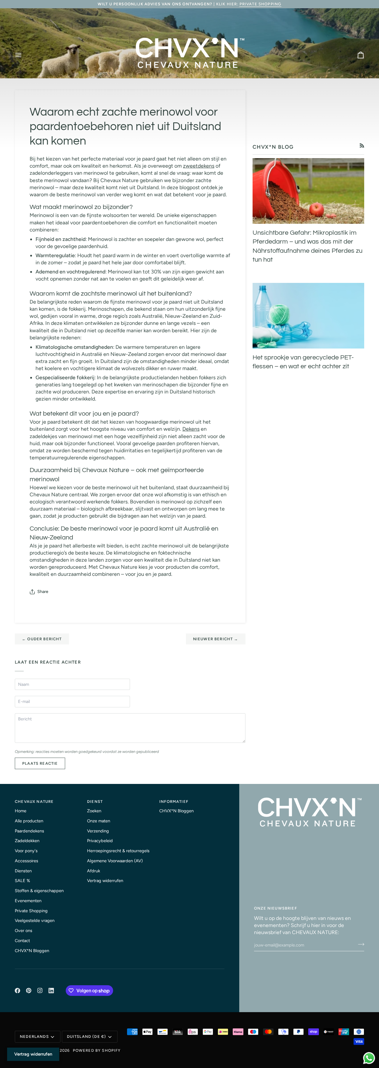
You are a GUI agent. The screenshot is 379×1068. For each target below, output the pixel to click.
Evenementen (28, 900)
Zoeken (94, 810)
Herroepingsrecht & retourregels (118, 850)
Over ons (23, 930)
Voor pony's (26, 850)
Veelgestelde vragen (34, 920)
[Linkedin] (51, 990)
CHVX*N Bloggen (32, 950)
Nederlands (34, 1036)
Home (20, 810)
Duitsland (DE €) (86, 1036)
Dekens (191, 429)
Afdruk (93, 870)
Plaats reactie (40, 763)
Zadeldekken (27, 840)
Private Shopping (261, 4)
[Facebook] (17, 990)
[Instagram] (40, 990)
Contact (22, 940)
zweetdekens (198, 166)
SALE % (22, 880)
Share (42, 591)
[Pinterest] (28, 990)
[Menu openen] (24, 55)
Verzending (98, 831)
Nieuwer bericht (215, 639)
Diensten (23, 870)
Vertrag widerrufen (105, 880)
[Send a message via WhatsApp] (369, 1058)
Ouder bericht (42, 639)
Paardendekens (29, 831)
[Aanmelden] (359, 944)
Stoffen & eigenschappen (39, 890)
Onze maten (98, 821)
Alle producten (29, 821)
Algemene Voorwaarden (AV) (115, 860)
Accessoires (26, 860)
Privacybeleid (100, 840)
